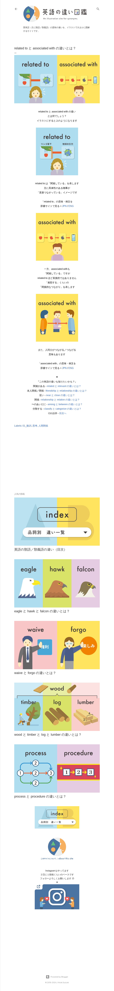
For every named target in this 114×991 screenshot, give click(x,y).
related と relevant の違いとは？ (64, 386)
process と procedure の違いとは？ (40, 796)
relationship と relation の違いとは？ (60, 399)
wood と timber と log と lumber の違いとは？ (48, 734)
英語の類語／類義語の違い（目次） (40, 549)
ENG (71, 206)
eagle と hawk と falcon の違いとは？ (42, 611)
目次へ (62, 413)
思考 (35, 425)
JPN (64, 206)
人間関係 (43, 425)
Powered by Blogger (59, 977)
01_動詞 (27, 425)
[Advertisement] (57, 464)
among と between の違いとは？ (65, 404)
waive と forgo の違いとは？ (35, 673)
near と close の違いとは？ (60, 395)
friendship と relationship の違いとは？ (66, 390)
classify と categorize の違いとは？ (62, 408)
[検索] (98, 8)
